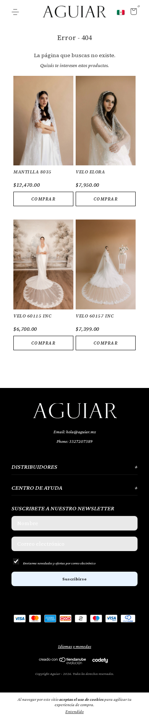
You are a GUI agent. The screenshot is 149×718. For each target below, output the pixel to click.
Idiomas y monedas (74, 646)
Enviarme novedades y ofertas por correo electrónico (59, 563)
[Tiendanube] (63, 662)
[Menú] (16, 12)
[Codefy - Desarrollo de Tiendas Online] (100, 660)
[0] (132, 12)
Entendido (74, 711)
